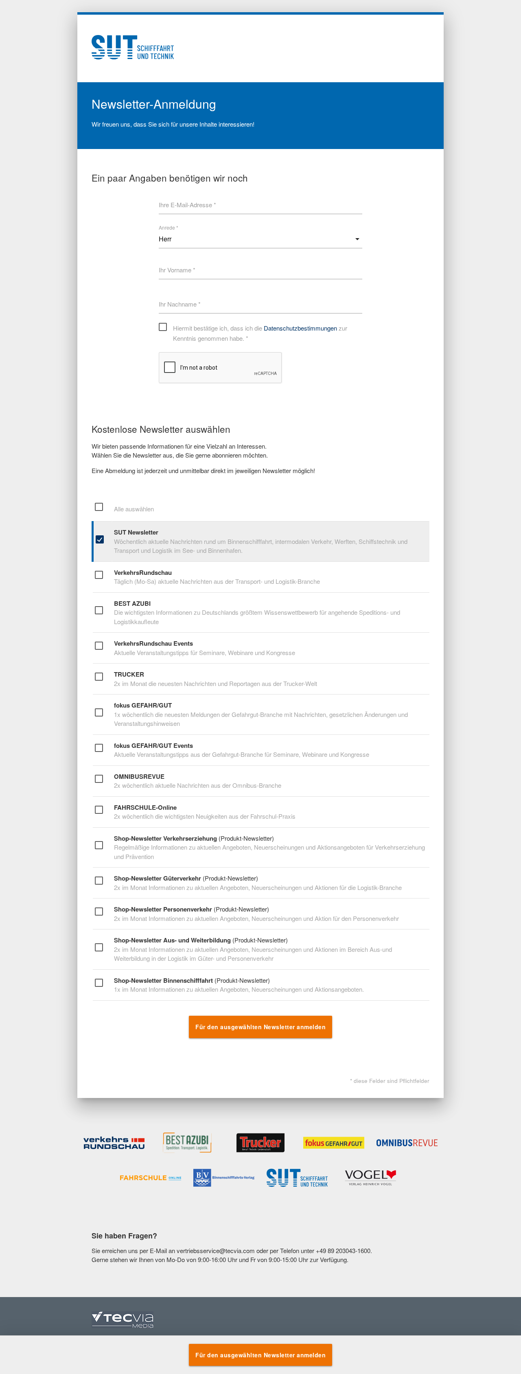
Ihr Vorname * (177, 269)
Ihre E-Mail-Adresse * (187, 204)
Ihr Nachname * (180, 304)
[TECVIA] (122, 1320)
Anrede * (168, 227)
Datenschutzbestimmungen (300, 328)
